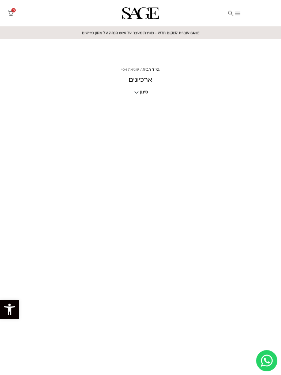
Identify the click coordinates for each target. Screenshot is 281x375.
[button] (9, 309)
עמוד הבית (152, 69)
